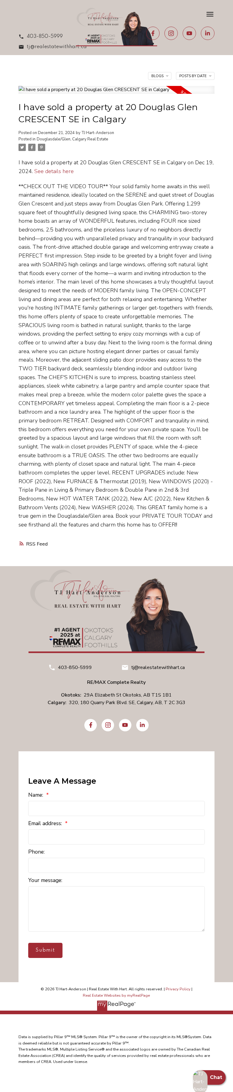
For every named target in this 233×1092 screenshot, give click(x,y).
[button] (52, 36)
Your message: (45, 880)
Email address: (45, 823)
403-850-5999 (45, 36)
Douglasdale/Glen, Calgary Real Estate (72, 139)
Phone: (36, 851)
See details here (54, 171)
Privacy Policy (178, 989)
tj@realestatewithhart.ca (57, 46)
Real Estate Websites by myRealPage (116, 995)
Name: (36, 795)
